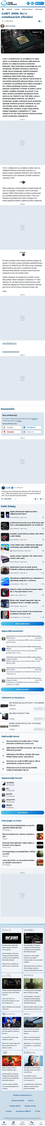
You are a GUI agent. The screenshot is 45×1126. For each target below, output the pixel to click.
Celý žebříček (22, 812)
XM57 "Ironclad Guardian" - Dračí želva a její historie (32, 1038)
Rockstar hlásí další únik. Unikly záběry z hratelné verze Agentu (18, 844)
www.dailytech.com (10, 343)
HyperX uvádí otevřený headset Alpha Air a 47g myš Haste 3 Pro (26, 590)
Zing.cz (5, 839)
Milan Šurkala (10, 26)
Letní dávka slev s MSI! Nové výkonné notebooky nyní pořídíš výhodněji (26, 546)
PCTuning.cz (7, 830)
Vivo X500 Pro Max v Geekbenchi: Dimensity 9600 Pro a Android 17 (33, 1078)
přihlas (34, 419)
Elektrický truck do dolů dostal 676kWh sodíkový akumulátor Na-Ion (26, 568)
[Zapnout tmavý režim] (32, 3)
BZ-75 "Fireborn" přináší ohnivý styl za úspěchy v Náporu (31, 1031)
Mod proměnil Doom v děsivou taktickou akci (18, 835)
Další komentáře (22, 689)
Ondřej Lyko (14, 595)
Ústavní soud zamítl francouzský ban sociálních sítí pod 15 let (26, 612)
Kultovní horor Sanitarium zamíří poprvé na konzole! (10, 965)
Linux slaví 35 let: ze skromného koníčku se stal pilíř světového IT (18, 861)
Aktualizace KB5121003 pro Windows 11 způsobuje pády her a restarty (26, 579)
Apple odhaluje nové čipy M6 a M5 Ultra (11, 1008)
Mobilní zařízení (27, 9)
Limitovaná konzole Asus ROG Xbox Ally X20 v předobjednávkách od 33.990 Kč (27, 524)
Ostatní (17, 9)
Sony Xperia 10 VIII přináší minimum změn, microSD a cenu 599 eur (32, 1070)
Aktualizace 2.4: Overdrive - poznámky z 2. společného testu (33, 1046)
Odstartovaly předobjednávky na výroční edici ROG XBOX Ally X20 (18, 827)
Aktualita (9, 9)
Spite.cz (5, 856)
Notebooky (38, 9)
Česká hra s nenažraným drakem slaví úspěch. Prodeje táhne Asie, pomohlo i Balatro (33, 959)
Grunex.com (6, 847)
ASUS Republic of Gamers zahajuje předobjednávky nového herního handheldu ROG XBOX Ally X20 (10, 957)
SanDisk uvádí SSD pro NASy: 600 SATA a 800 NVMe (27, 535)
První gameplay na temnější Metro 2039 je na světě (19, 853)
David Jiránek (14, 606)
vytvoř (19, 421)
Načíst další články (23, 624)
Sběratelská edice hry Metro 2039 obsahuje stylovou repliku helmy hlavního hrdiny (33, 968)
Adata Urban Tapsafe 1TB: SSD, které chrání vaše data (26, 557)
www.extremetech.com (11, 352)
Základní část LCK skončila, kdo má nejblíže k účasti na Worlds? (10, 1031)
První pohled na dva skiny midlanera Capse (10, 1038)
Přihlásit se (39, 3)
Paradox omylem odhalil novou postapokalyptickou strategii (10, 1086)
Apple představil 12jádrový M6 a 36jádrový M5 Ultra (23, 513)
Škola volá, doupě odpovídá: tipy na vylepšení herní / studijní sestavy (25, 601)
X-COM (7, 488)
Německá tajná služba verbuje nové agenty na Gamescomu (33, 1008)
